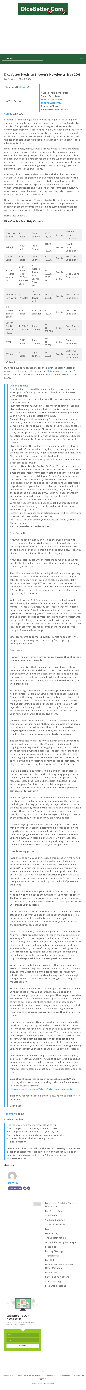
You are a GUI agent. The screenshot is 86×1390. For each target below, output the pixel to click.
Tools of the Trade (55, 1224)
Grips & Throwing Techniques (61, 1242)
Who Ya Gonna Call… (52, 99)
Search (37, 1204)
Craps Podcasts (53, 1215)
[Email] (25, 1188)
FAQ (47, 1228)
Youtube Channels (55, 1219)
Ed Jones (11, 79)
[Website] (28, 1188)
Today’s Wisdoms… (51, 102)
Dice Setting (51, 1233)
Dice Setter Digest (54, 1210)
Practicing (50, 1246)
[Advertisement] (43, 34)
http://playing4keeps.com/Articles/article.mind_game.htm (41, 1088)
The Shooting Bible (55, 1237)
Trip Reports (52, 1255)
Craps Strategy (53, 1281)
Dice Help (50, 1260)
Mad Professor (53, 1272)
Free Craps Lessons (55, 1285)
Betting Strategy (54, 1251)
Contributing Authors (57, 1276)
